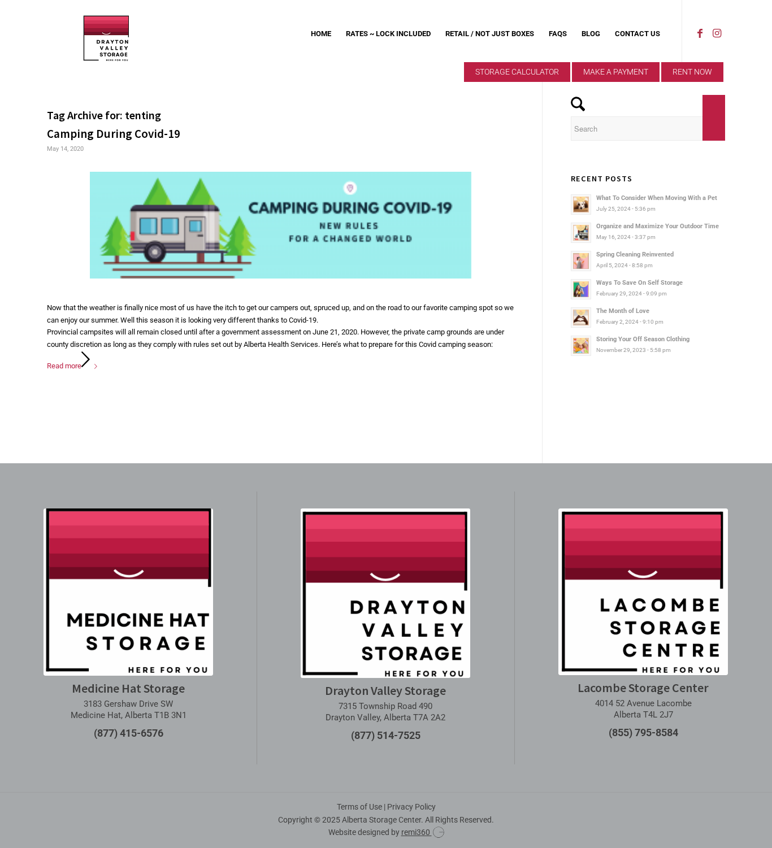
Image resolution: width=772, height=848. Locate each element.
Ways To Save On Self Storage (639, 282)
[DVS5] (106, 34)
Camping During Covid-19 (113, 133)
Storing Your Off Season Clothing (642, 339)
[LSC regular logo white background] (643, 591)
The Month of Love (622, 311)
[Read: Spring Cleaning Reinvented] (581, 261)
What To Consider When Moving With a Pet (656, 198)
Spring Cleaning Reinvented (635, 254)
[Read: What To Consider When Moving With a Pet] (581, 204)
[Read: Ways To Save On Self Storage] (581, 289)
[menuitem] (321, 34)
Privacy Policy (411, 806)
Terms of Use (359, 806)
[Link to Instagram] (716, 33)
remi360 (416, 832)
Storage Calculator (517, 71)
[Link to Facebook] (699, 33)
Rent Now (692, 71)
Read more (64, 366)
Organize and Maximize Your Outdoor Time (657, 226)
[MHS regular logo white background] (128, 592)
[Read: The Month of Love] (581, 317)
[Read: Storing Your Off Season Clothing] (581, 346)
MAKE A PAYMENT (615, 71)
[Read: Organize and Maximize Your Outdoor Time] (581, 233)
